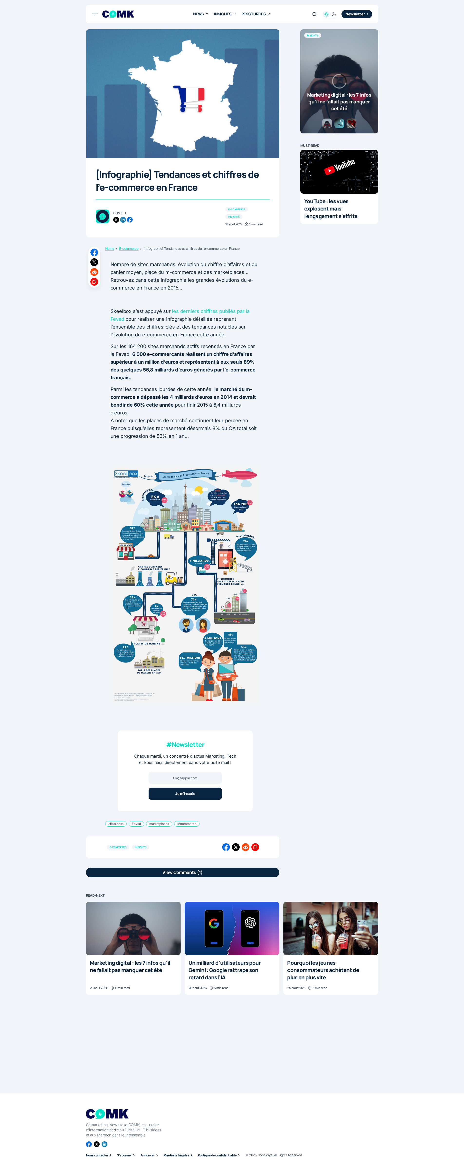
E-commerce (236, 209)
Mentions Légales (176, 1155)
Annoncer (148, 1155)
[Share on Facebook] (94, 252)
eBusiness (116, 824)
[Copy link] (94, 282)
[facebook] (129, 219)
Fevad (136, 824)
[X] (97, 1144)
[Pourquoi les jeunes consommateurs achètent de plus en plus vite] (330, 928)
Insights (234, 216)
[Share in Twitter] (94, 262)
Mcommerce (187, 824)
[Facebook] (89, 1144)
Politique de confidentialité (217, 1155)
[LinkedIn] (104, 1144)
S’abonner (124, 1155)
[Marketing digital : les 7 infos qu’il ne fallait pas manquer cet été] (339, 81)
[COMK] (102, 216)
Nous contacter (97, 1155)
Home (109, 249)
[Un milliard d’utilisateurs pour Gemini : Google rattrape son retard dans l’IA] (232, 928)
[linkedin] (123, 219)
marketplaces (159, 824)
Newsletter (355, 14)
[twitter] (116, 219)
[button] (95, 14)
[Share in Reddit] (94, 272)
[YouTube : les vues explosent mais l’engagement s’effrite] (339, 172)
